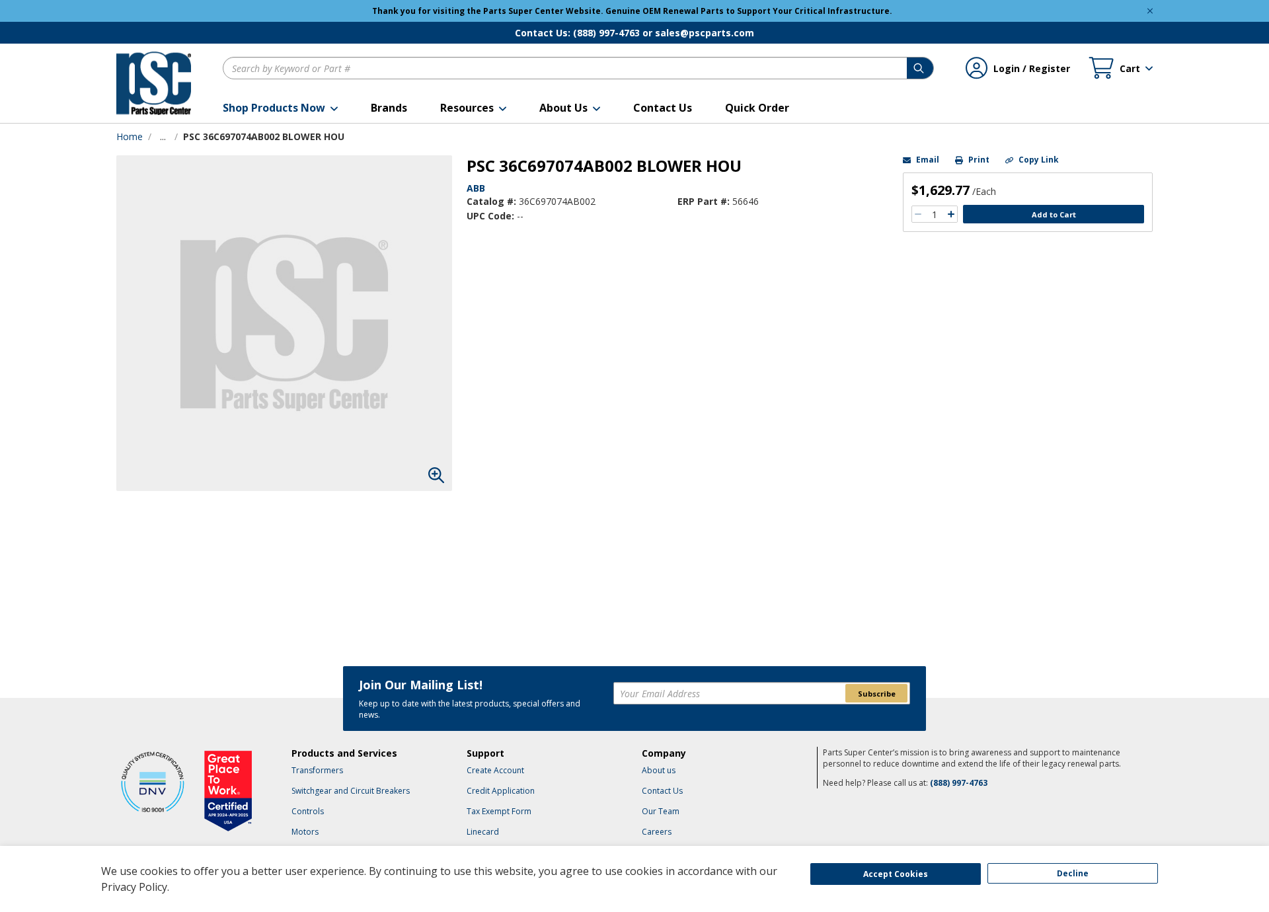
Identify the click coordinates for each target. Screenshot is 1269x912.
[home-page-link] (153, 83)
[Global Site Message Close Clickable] (1150, 11)
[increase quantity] (951, 214)
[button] (280, 107)
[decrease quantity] (918, 214)
